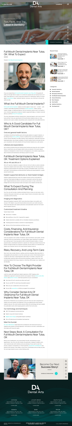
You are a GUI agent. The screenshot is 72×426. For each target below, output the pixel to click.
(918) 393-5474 (40, 413)
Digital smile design (11, 316)
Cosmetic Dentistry (57, 89)
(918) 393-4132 (39, 401)
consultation (10, 98)
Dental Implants (56, 91)
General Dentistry (56, 97)
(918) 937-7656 (19, 403)
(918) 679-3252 (62, 403)
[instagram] (68, 30)
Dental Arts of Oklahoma (35, 345)
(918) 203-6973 (40, 403)
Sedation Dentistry (56, 104)
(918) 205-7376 (39, 411)
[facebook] (68, 36)
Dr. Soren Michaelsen (9, 324)
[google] (68, 27)
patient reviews (14, 277)
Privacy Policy (39, 424)
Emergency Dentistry (57, 93)
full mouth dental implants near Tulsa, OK (25, 93)
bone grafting (16, 136)
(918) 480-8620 (61, 411)
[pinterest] (68, 42)
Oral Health (55, 102)
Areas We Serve (30, 423)
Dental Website (8, 423)
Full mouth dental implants (11, 106)
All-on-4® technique (17, 113)
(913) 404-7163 (17, 411)
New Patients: (32, 411)
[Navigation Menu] (68, 4)
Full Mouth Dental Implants (16, 60)
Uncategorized (55, 106)
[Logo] (36, 4)
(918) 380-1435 (17, 401)
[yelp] (68, 39)
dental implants (29, 108)
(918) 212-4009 (62, 413)
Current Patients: (32, 413)
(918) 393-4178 (19, 413)
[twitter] (68, 33)
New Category (55, 100)
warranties (14, 288)
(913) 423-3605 (61, 401)
